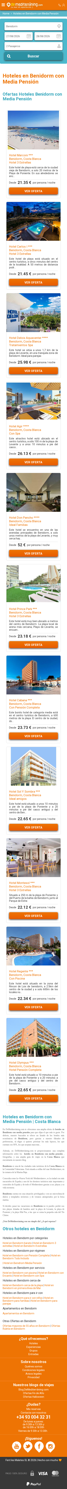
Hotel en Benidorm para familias (28, 1299)
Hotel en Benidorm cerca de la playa (23, 1285)
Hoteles (33, 1343)
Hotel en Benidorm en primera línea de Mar (28, 1287)
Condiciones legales (33, 1370)
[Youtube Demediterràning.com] (16, 1446)
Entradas (33, 1354)
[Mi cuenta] (63, 5)
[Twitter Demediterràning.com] (28, 1446)
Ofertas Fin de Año (33, 1393)
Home (6, 13)
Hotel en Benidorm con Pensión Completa (26, 1255)
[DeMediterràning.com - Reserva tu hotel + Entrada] (25, 5)
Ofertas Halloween (33, 1396)
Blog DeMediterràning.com (34, 1389)
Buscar (33, 56)
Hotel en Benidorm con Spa (29, 1275)
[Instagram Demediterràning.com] (50, 1446)
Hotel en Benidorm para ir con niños (23, 1297)
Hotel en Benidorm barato (17, 1243)
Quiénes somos (33, 1366)
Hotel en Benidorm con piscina (20, 1272)
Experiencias (33, 1347)
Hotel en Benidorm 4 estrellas (30, 1245)
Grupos (33, 1350)
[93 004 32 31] (59, 5)
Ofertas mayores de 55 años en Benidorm (26, 1325)
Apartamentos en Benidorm (18, 1313)
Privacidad (33, 1377)
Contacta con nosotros (33, 1412)
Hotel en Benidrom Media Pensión (23, 1263)
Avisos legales (34, 1373)
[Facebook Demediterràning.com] (39, 1446)
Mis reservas (33, 1409)
